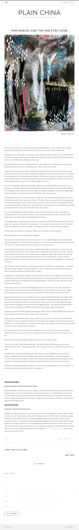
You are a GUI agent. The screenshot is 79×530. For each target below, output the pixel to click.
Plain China (39, 12)
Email (6, 501)
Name (7, 496)
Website (7, 506)
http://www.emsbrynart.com (54, 428)
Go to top (69, 527)
